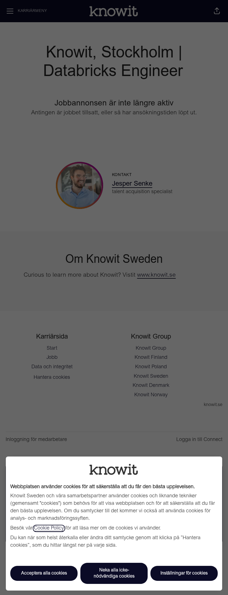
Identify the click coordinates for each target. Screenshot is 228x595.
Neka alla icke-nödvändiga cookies (114, 573)
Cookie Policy (49, 528)
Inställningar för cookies (184, 573)
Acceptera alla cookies (44, 573)
